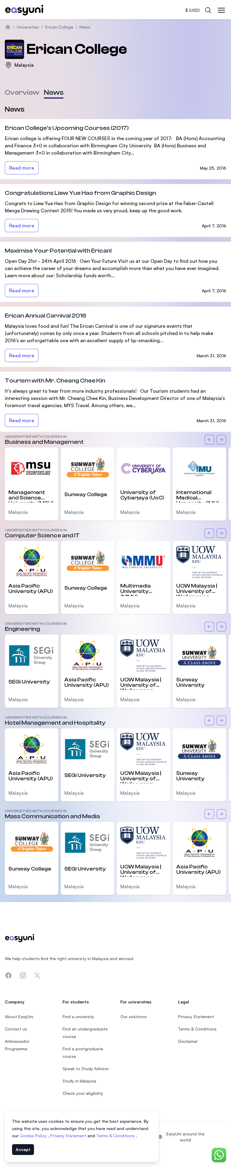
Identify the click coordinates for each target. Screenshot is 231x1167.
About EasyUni (19, 1016)
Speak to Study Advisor (86, 1068)
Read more (21, 168)
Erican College (59, 26)
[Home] (8, 27)
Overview (22, 92)
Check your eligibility (83, 1093)
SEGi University (29, 682)
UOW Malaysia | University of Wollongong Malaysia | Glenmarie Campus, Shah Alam (196, 589)
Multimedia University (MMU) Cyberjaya (135, 589)
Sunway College (85, 494)
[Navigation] (221, 10)
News (84, 26)
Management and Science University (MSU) (31, 495)
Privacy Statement (69, 1135)
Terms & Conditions (116, 1135)
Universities (28, 26)
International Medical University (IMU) (197, 495)
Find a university (78, 1016)
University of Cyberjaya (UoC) (142, 495)
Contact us (16, 1028)
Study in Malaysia (79, 1080)
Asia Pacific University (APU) (30, 588)
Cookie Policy (34, 1135)
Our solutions (133, 1016)
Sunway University (190, 682)
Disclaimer (188, 1041)
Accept (23, 1149)
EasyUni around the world (185, 1136)
